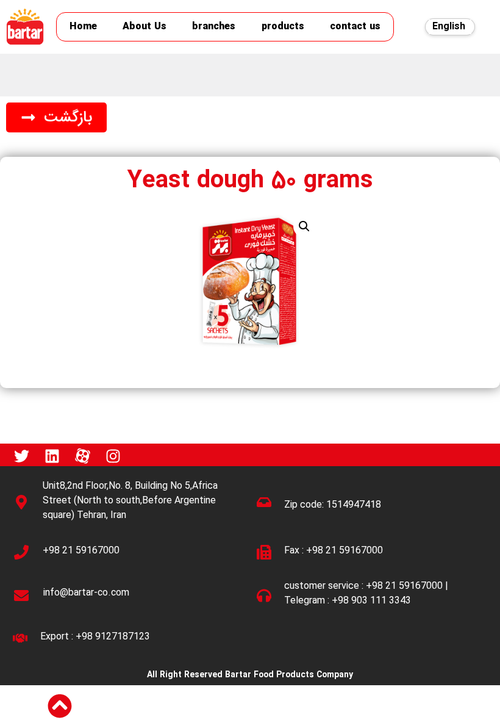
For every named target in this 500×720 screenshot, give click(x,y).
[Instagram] (113, 456)
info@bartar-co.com (86, 592)
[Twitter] (21, 456)
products (283, 26)
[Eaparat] (82, 456)
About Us (144, 26)
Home (83, 26)
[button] (56, 117)
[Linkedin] (52, 456)
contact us (355, 26)
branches (213, 26)
